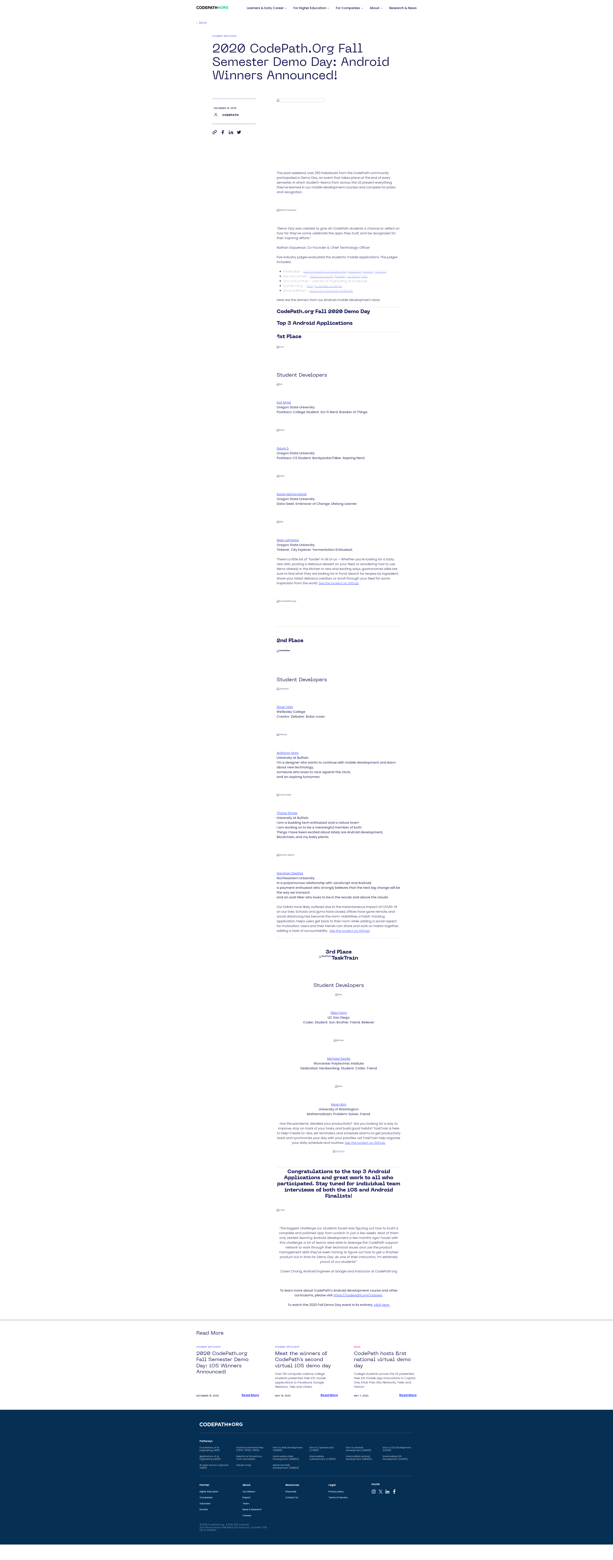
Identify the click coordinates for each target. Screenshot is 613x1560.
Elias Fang (339, 1012)
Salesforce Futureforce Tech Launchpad (249, 1458)
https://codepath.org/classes (357, 1295)
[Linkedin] (231, 132)
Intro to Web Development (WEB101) (288, 1449)
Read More (250, 1395)
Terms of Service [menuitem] (338, 1497)
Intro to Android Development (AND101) (358, 1449)
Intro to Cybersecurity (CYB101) (321, 1449)
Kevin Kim (338, 1104)
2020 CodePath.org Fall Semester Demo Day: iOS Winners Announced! (222, 1362)
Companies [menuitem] (206, 1497)
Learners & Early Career (265, 8)
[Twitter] (239, 132)
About (374, 8)
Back (203, 22)
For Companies (348, 8)
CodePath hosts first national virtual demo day (382, 1359)
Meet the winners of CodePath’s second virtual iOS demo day (303, 1359)
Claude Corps (243, 1465)
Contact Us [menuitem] (291, 1497)
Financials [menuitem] (290, 1491)
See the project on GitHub (349, 931)
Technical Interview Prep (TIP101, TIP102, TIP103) (249, 1449)
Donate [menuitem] (204, 1509)
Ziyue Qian (285, 707)
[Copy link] (214, 132)
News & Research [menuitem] (252, 1509)
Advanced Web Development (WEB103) (286, 1466)
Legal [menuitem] (332, 1485)
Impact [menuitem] (246, 1497)
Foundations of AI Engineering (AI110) (210, 1449)
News (357, 1346)
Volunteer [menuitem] (205, 1503)
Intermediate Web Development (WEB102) (286, 1458)
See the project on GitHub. (365, 1142)
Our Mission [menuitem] (248, 1491)
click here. (382, 1305)
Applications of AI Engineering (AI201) (210, 1458)
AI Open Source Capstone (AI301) (214, 1466)
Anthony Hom (288, 753)
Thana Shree (287, 813)
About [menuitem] (246, 1485)
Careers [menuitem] (246, 1515)
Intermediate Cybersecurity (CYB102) (322, 1458)
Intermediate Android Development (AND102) (359, 1458)
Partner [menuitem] (204, 1485)
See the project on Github (339, 583)
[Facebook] (222, 132)
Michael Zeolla (338, 1058)
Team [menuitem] (245, 1503)
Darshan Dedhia (290, 873)
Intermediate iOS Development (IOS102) (395, 1458)
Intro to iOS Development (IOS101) (397, 1449)
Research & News (403, 8)
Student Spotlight (224, 36)
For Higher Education (309, 8)
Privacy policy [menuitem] (336, 1491)
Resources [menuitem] (292, 1485)
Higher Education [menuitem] (209, 1491)
